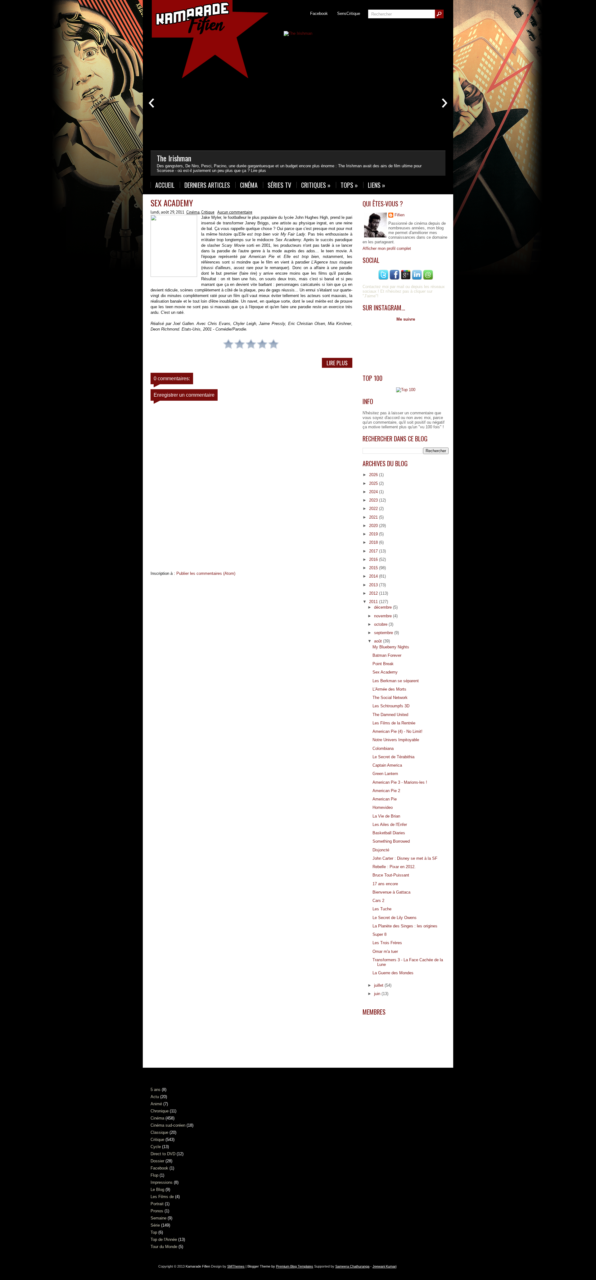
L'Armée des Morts (389, 689)
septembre (384, 632)
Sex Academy (172, 203)
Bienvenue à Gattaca (391, 892)
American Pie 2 (386, 790)
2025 (374, 483)
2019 (374, 534)
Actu (155, 1096)
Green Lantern (385, 773)
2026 (374, 474)
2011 (374, 601)
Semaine (158, 1218)
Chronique (160, 1111)
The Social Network (390, 697)
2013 (374, 585)
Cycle (156, 1146)
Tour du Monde (164, 1246)
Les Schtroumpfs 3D (390, 706)
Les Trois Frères (387, 942)
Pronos (157, 1211)
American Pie (384, 799)
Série (155, 1225)
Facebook (319, 13)
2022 (374, 508)
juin (378, 993)
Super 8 (379, 934)
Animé (156, 1104)
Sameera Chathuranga (352, 1266)
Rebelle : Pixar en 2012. (394, 866)
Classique (159, 1132)
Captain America (387, 765)
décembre (383, 607)
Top (154, 1232)
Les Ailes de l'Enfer (389, 824)
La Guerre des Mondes (392, 973)
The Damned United (390, 714)
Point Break (383, 663)
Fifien (399, 215)
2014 (374, 576)
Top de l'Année (164, 1239)
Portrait (157, 1203)
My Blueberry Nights (390, 647)
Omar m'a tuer (385, 951)
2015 (374, 568)
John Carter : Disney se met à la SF (404, 858)
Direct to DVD (163, 1154)
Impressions (162, 1182)
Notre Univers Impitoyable (395, 739)
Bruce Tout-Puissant (390, 875)
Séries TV (279, 185)
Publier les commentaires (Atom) (205, 573)
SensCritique (348, 13)
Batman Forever (386, 655)
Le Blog (157, 1189)
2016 (374, 559)
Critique (207, 212)
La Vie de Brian (386, 816)
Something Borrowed (391, 841)
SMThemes (236, 1266)
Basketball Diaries (388, 833)
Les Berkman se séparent (395, 680)
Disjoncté (380, 850)
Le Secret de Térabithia (393, 757)
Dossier (157, 1161)
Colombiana (383, 748)
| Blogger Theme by (279, 1266)
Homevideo (382, 807)
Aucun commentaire (234, 212)
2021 (374, 517)
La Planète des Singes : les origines (404, 926)
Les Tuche (381, 909)
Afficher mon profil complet (387, 248)
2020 (374, 525)
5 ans (155, 1089)
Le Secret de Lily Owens (394, 917)
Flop (154, 1175)
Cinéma (249, 185)
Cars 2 (378, 900)
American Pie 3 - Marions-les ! (399, 782)
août (378, 641)
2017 (374, 551)
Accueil (164, 185)
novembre (383, 616)
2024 (374, 491)
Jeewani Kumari (384, 1266)
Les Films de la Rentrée (393, 723)
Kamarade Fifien (198, 1266)
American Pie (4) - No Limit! (397, 731)
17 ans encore (385, 883)
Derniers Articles (207, 185)
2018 (374, 542)
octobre (381, 624)
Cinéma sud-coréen (168, 1125)
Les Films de (162, 1196)
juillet (379, 985)
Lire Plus (337, 363)
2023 (374, 500)
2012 (374, 593)
